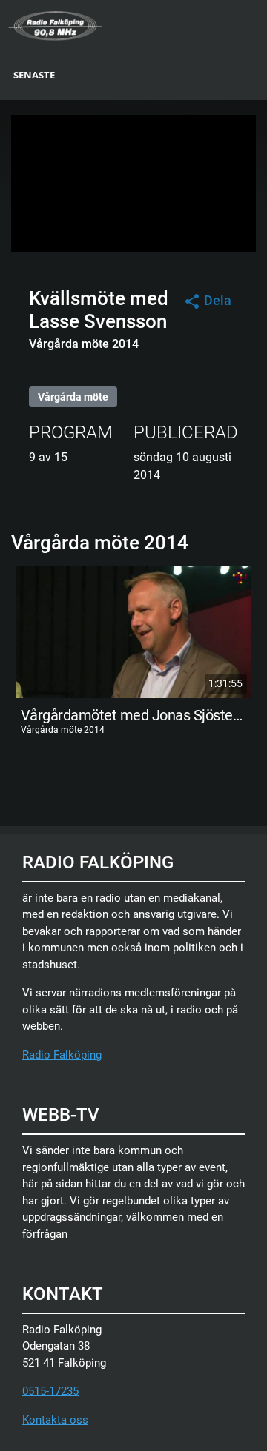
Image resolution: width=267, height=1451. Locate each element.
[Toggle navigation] (257, 24)
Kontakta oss (55, 1420)
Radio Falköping (62, 1055)
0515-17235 (50, 1391)
